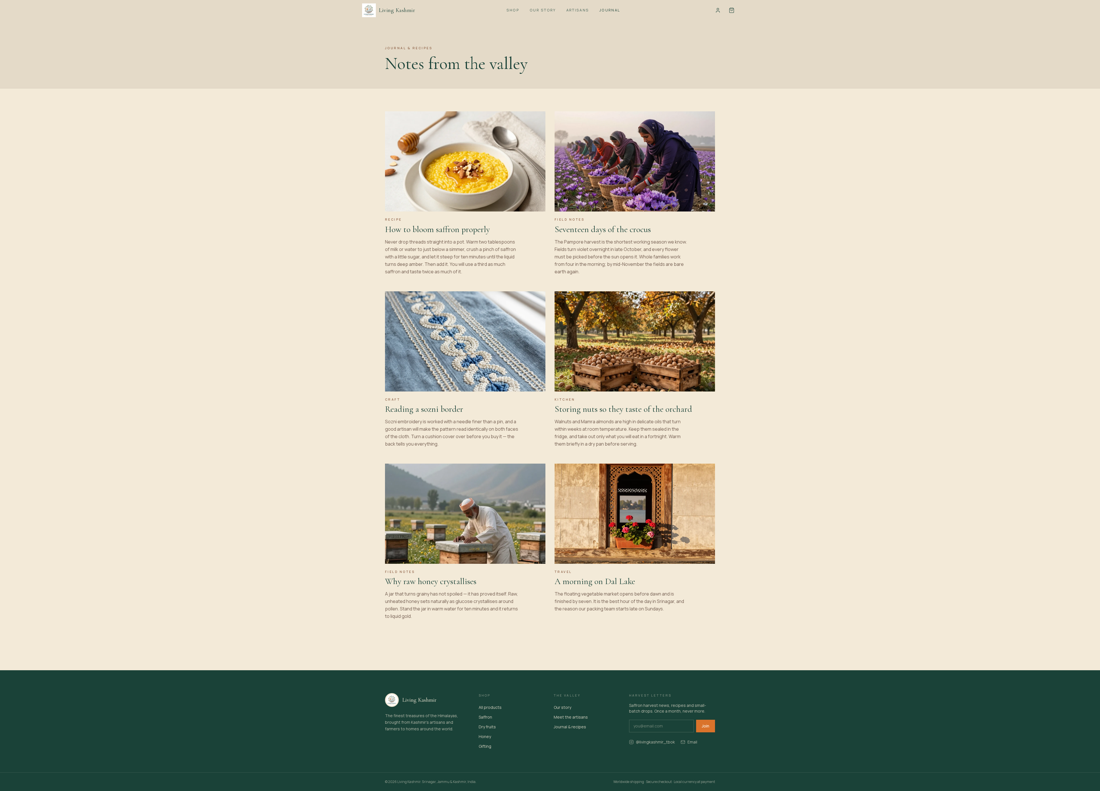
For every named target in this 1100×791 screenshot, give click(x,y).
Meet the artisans (571, 717)
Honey (485, 736)
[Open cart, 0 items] (731, 10)
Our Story (543, 10)
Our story (562, 707)
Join (705, 726)
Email (692, 742)
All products (490, 707)
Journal (609, 10)
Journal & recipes (570, 726)
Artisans (577, 10)
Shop (512, 10)
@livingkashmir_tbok (655, 742)
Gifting (485, 746)
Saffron (485, 717)
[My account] (718, 10)
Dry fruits (487, 726)
